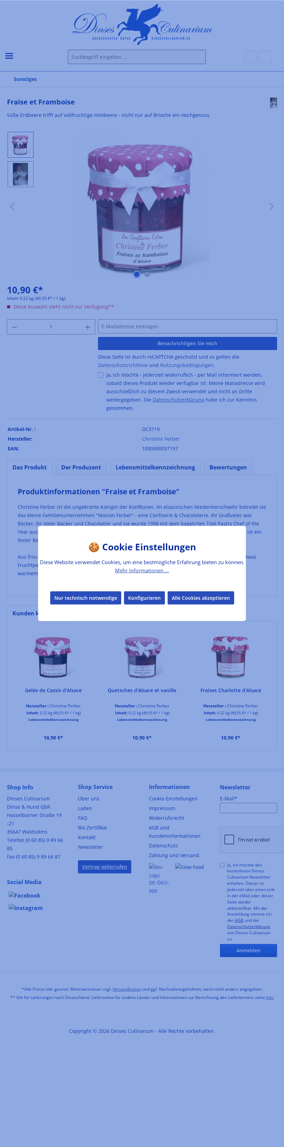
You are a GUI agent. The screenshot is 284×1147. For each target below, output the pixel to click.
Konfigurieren (144, 597)
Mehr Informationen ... (142, 570)
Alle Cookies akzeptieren (201, 597)
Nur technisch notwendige (85, 597)
